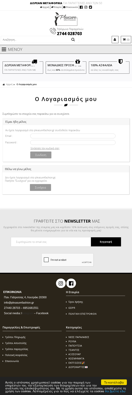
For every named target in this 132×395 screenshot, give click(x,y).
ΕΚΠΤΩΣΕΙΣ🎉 (76, 362)
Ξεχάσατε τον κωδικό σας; (45, 148)
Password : (11, 142)
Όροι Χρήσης (75, 301)
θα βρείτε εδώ (115, 391)
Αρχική (45, 7)
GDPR (71, 307)
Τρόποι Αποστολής (15, 343)
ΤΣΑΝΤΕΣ (73, 350)
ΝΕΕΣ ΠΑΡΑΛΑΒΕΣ (78, 337)
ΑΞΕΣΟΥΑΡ (74, 354)
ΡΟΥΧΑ (72, 341)
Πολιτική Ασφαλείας (16, 355)
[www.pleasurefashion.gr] (66, 25)
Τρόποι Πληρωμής (15, 337)
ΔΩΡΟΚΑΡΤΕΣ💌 (78, 367)
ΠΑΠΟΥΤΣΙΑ (75, 345)
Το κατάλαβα (114, 382)
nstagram (27, 313)
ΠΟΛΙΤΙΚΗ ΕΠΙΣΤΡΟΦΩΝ (82, 313)
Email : (9, 135)
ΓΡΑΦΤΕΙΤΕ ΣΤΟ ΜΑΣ (67, 221)
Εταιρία (57, 7)
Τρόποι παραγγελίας (16, 349)
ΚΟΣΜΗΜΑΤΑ (76, 358)
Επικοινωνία (72, 7)
